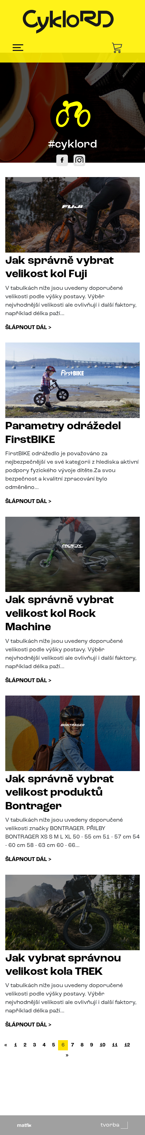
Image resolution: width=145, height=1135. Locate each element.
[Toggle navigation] (18, 48)
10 (102, 1045)
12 (127, 1045)
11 (115, 1045)
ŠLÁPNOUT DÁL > (28, 328)
